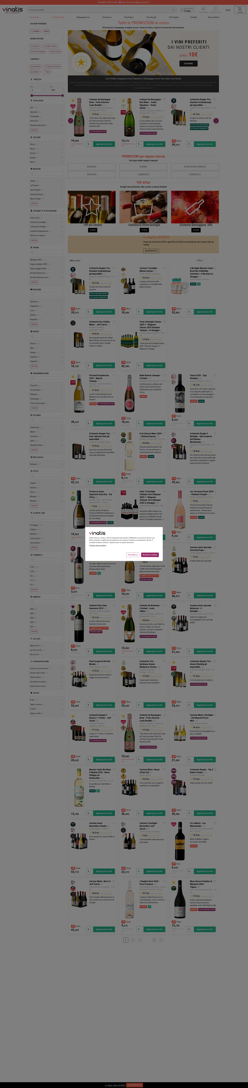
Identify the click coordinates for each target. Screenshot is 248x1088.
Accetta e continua (150, 555)
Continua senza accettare (97, 545)
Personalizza (133, 555)
